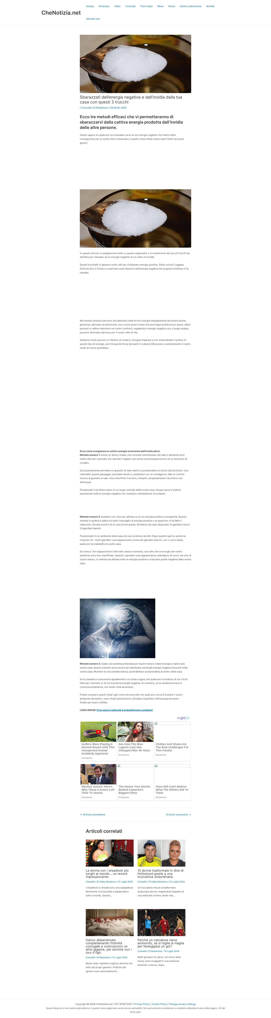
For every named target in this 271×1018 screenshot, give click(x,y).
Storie (171, 6)
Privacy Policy (142, 1004)
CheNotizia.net (61, 12)
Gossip (90, 6)
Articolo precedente (92, 814)
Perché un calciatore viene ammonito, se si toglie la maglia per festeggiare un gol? (161, 943)
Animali (210, 6)
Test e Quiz (146, 6)
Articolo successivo (178, 814)
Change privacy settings (182, 1004)
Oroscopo (104, 6)
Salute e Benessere (191, 6)
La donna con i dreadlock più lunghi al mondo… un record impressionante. (107, 874)
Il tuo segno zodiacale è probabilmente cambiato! (125, 710)
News (160, 6)
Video (117, 6)
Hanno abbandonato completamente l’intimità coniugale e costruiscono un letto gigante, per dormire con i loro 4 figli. (109, 946)
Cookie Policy (159, 1004)
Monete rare (93, 18)
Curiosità (130, 6)
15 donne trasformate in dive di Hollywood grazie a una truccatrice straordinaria (160, 874)
